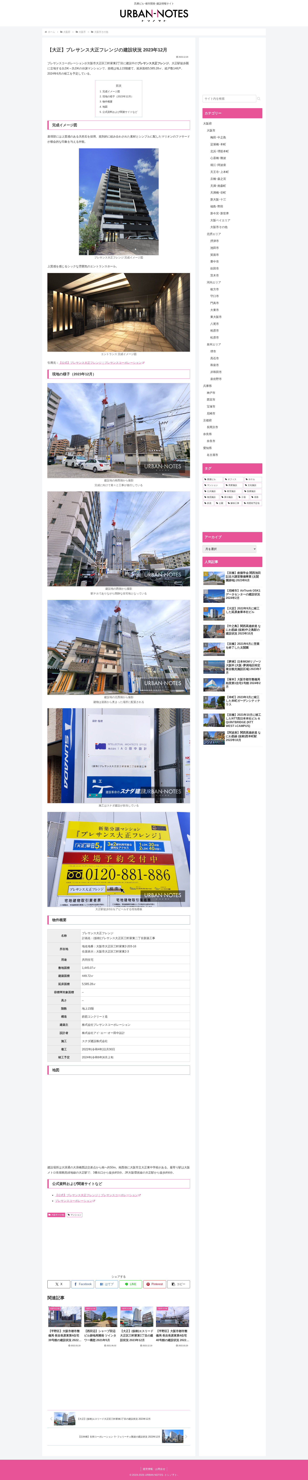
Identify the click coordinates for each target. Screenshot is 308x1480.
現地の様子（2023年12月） (118, 96)
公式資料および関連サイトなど (119, 111)
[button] (178, 1284)
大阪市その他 (57, 1215)
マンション (76, 1215)
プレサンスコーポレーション (73, 1200)
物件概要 (107, 101)
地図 (104, 106)
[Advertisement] (83, 1245)
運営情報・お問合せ (154, 1469)
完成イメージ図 (111, 91)
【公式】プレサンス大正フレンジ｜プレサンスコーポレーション (100, 362)
